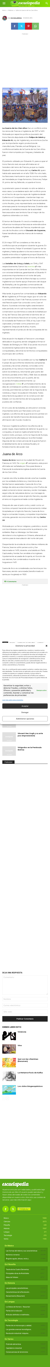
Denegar (25, 712)
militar (18, 384)
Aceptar (25, 706)
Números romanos (13, 1255)
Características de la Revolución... (18, 1292)
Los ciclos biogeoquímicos (30, 1086)
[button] (46, 646)
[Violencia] (9, 1035)
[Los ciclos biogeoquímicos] (9, 1090)
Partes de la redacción (14, 1311)
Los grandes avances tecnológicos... (19, 1329)
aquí (29, 1200)
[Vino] (9, 1049)
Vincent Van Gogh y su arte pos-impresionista (30, 734)
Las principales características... (17, 1288)
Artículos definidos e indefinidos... (18, 1315)
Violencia (22, 1032)
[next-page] (7, 1098)
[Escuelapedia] (5, 18)
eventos (31, 266)
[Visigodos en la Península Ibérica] (9, 751)
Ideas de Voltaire (12, 1277)
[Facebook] (14, 26)
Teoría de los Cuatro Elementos (17, 1269)
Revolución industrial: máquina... (17, 1333)
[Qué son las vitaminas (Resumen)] (9, 1062)
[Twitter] (21, 26)
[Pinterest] (28, 26)
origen (23, 463)
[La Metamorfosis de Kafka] (9, 1076)
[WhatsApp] (35, 26)
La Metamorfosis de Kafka (30, 1073)
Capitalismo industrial (14, 1348)
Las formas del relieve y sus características (21, 1251)
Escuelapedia (16, 18)
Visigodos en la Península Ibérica (30, 748)
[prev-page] (3, 1098)
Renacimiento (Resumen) (15, 1296)
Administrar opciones (25, 719)
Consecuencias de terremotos (17, 1352)
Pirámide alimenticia (13, 1344)
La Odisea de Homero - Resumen (18, 1307)
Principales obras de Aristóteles (17, 1273)
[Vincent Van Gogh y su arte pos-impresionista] (9, 737)
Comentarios (12, 581)
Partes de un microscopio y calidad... (19, 1325)
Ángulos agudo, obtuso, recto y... (17, 1259)
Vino (20, 1045)
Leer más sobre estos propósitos (12, 700)
